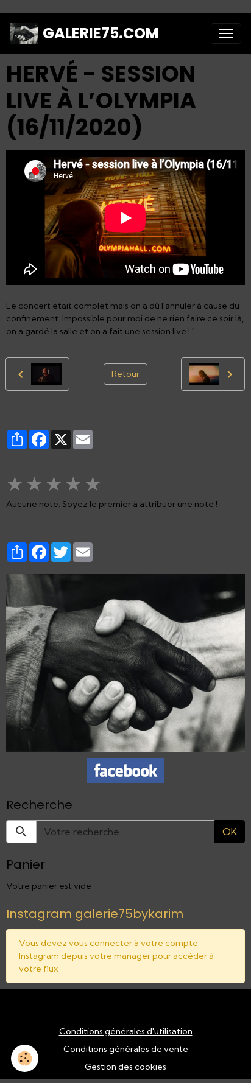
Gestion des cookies (125, 1066)
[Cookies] (24, 1058)
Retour (125, 373)
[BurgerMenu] (226, 33)
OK (229, 831)
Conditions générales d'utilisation (126, 1031)
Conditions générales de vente (125, 1048)
